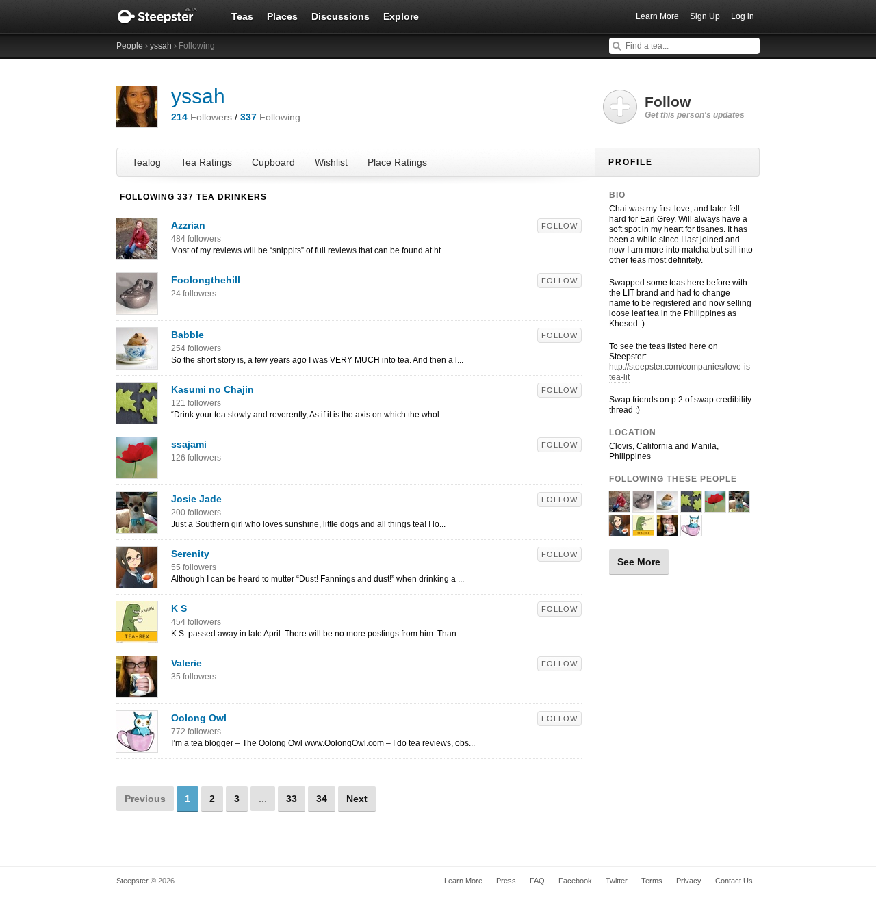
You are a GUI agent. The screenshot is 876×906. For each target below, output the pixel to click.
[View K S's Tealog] (136, 635)
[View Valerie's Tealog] (136, 690)
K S (179, 608)
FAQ (537, 881)
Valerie (186, 663)
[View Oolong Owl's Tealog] (136, 745)
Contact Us (734, 881)
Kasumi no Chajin (212, 389)
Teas (242, 16)
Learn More (657, 16)
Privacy (688, 881)
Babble (187, 334)
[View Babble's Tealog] (136, 362)
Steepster (164, 16)
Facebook (575, 881)
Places (282, 16)
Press (506, 881)
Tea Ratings (206, 162)
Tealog (146, 162)
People (129, 46)
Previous (145, 798)
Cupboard (273, 162)
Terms (651, 881)
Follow (559, 226)
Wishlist (331, 162)
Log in (742, 16)
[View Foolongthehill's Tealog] (136, 307)
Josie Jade (196, 498)
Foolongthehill (205, 279)
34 (321, 798)
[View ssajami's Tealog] (136, 471)
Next (357, 798)
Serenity (190, 553)
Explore (401, 16)
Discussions (340, 16)
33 (291, 798)
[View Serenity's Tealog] (136, 581)
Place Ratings (397, 162)
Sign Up (705, 16)
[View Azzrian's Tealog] (136, 252)
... (263, 798)
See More (638, 561)
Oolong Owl (199, 717)
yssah (161, 46)
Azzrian (188, 225)
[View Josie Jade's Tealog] (136, 526)
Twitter (617, 881)
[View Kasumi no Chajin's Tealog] (136, 417)
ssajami (189, 444)
